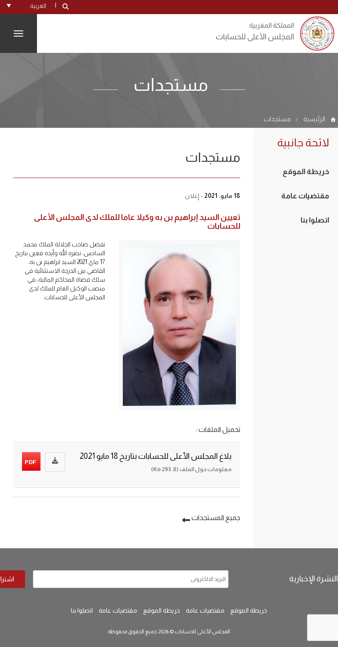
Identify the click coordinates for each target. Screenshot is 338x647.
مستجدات (277, 119)
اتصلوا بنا (315, 220)
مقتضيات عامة (305, 196)
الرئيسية (314, 119)
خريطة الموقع (306, 171)
